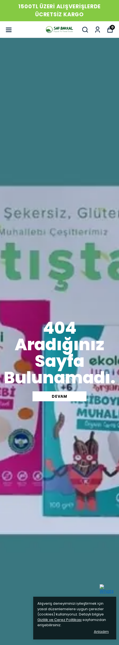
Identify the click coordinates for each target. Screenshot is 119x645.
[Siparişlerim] (97, 29)
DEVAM (59, 396)
